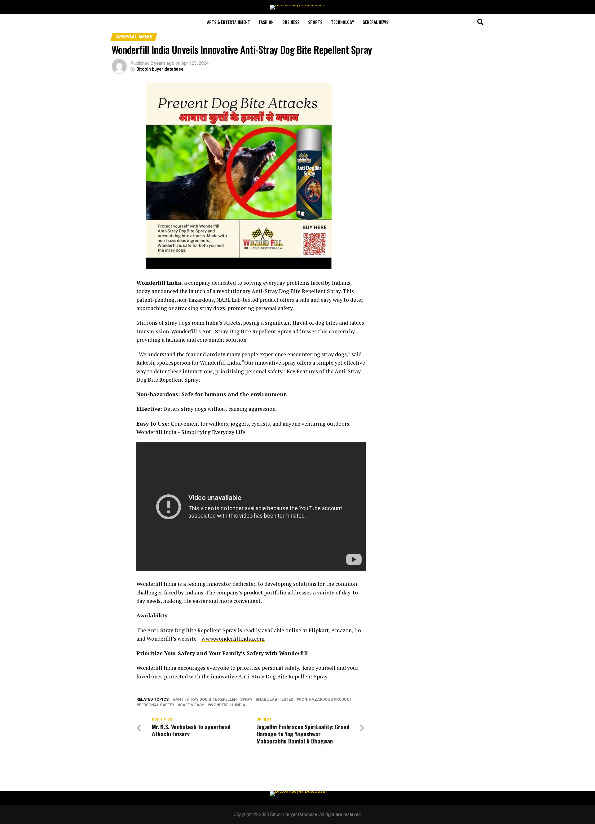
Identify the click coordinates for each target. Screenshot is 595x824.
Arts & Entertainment (228, 22)
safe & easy (192, 705)
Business (290, 22)
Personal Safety (156, 705)
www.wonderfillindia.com (233, 638)
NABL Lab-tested (275, 700)
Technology (342, 22)
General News (375, 22)
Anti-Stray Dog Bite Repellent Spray (214, 700)
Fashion (266, 22)
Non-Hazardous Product (325, 700)
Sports (315, 22)
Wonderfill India (227, 705)
